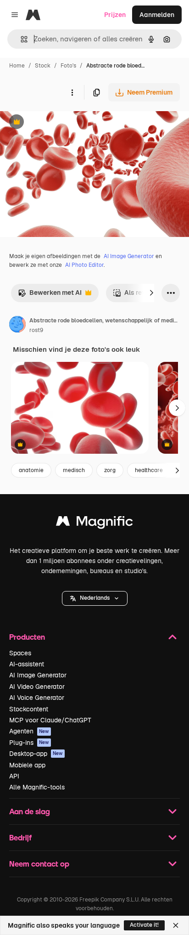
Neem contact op (39, 863)
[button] (95, 598)
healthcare (149, 470)
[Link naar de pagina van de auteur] (17, 325)
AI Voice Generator (36, 697)
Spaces (20, 653)
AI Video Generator (37, 686)
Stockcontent (28, 709)
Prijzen (115, 15)
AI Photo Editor (84, 265)
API (14, 776)
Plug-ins (29, 742)
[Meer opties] (72, 92)
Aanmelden (156, 15)
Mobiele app (27, 765)
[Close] (175, 925)
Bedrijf (20, 837)
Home (17, 65)
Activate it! (144, 925)
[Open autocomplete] (20, 39)
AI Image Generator (129, 256)
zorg (110, 470)
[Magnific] (94, 523)
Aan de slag (29, 811)
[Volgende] (151, 293)
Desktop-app (36, 753)
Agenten (29, 731)
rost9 (36, 330)
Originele (60, 122)
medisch (74, 470)
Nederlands (95, 598)
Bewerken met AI (50, 295)
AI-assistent (26, 664)
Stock (42, 65)
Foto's (68, 65)
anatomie (31, 470)
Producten (27, 637)
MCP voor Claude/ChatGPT (50, 720)
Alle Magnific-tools (37, 787)
